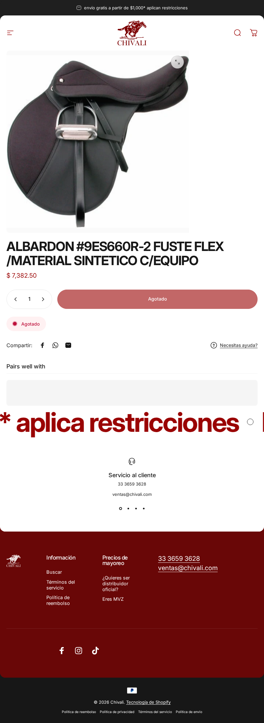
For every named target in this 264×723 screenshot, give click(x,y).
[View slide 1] (120, 508)
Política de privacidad (117, 712)
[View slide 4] (143, 508)
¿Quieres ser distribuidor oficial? (116, 583)
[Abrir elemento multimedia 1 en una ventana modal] (177, 62)
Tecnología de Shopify (148, 702)
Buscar (54, 572)
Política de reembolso (58, 600)
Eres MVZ (113, 599)
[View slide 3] (136, 508)
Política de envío (189, 712)
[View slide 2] (128, 508)
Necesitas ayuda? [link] (239, 345)
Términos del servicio (60, 585)
